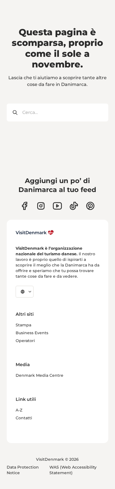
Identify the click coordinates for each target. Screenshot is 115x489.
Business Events (32, 332)
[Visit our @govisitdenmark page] (74, 206)
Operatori (25, 340)
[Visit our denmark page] (24, 206)
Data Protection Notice (23, 470)
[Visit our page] (41, 206)
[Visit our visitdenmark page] (57, 206)
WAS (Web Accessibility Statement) (73, 470)
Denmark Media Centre (39, 375)
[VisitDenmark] (35, 232)
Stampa (23, 324)
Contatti (24, 417)
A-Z (19, 410)
